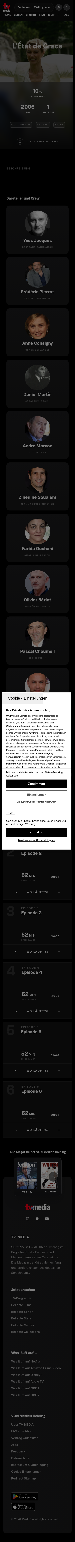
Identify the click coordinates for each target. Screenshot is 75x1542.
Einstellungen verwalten (36, 794)
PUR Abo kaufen (36, 832)
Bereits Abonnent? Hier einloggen (36, 840)
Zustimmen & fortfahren (36, 784)
